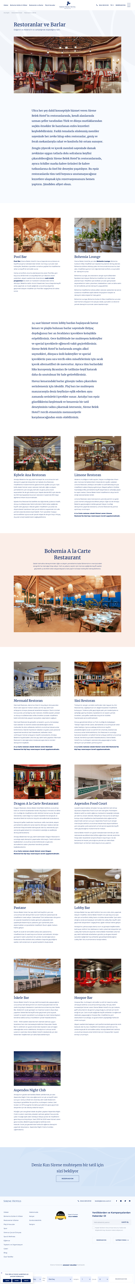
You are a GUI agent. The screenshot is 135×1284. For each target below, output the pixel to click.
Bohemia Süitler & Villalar (18, 5)
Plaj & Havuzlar (50, 5)
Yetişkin (76, 1279)
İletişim (32, 1224)
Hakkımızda (33, 1212)
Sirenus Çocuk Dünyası (12, 1232)
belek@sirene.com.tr (103, 1201)
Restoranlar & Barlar (11, 1220)
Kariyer (31, 1216)
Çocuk (94, 1279)
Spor (5, 1228)
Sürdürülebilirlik (35, 1220)
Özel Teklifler (8, 1257)
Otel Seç (44, 1279)
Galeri (6, 1249)
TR (111, 5)
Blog (5, 1253)
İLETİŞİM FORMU (121, 1240)
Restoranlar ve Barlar (36, 5)
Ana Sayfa (6, 12)
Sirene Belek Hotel (17, 12)
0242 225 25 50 (104, 5)
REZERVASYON (120, 5)
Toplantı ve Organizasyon (13, 1245)
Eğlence (7, 1240)
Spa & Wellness (9, 1236)
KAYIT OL (125, 1222)
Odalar (6, 5)
